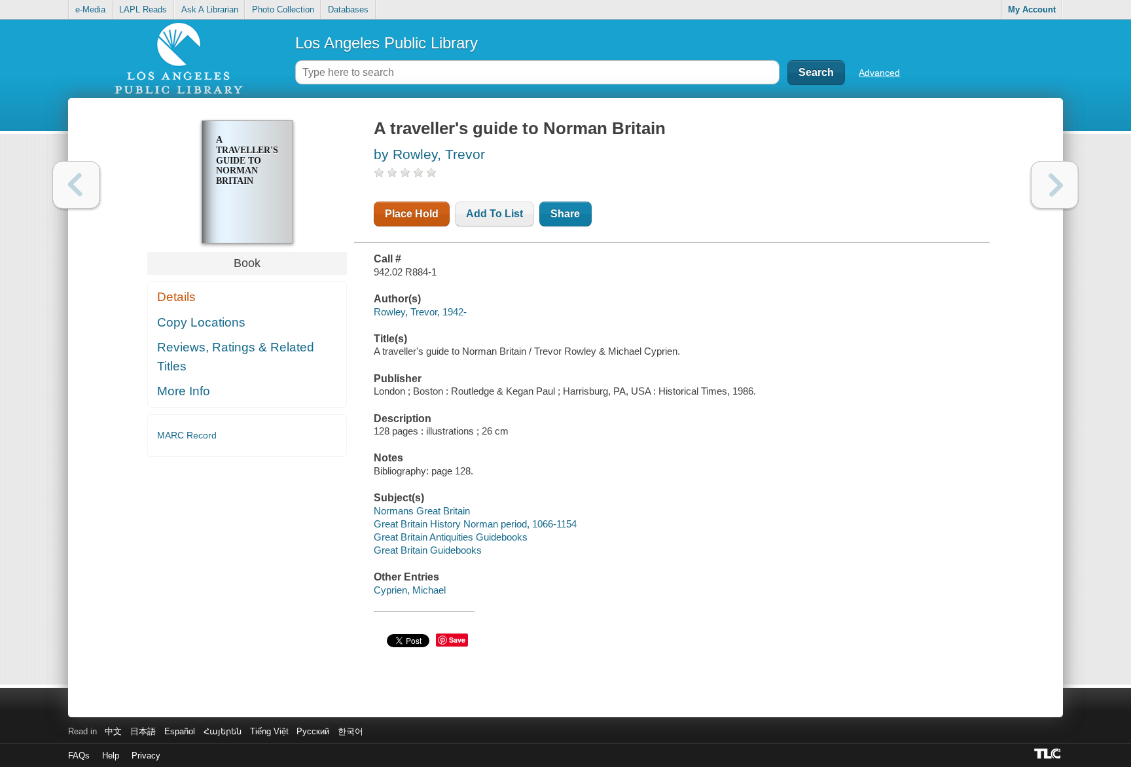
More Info (183, 391)
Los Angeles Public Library (386, 43)
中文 (113, 731)
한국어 (350, 731)
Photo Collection (283, 9)
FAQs (79, 755)
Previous (76, 185)
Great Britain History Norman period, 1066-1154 (475, 523)
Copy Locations (201, 322)
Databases (348, 9)
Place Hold (412, 213)
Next (1055, 185)
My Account (1032, 9)
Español (179, 731)
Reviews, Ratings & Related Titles (235, 356)
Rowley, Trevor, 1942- (420, 311)
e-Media (90, 9)
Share (565, 213)
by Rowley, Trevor (429, 154)
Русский (312, 731)
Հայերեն (223, 731)
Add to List (494, 213)
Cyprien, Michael (410, 590)
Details (176, 297)
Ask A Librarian (209, 9)
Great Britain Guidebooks (428, 550)
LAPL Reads (143, 9)
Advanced (879, 72)
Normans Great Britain (422, 510)
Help (110, 755)
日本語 (143, 731)
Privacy (146, 755)
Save (457, 640)
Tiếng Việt (269, 731)
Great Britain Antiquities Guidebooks (451, 537)
